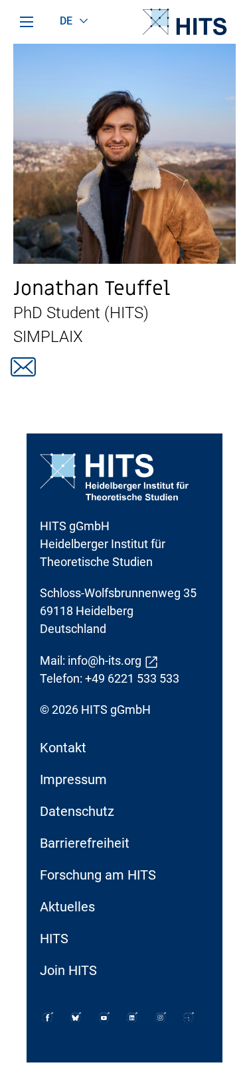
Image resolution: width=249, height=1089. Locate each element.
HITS (54, 938)
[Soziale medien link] (23, 367)
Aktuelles (67, 907)
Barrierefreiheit (84, 843)
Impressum (73, 779)
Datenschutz (77, 811)
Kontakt (63, 748)
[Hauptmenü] (26, 22)
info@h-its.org (104, 660)
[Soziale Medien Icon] (47, 1018)
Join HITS (68, 970)
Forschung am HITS (98, 875)
